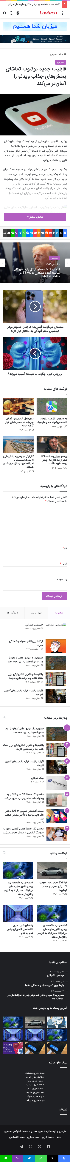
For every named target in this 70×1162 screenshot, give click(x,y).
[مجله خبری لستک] (48, 13)
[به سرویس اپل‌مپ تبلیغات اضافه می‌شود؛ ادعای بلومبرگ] (52, 406)
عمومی (53, 54)
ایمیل (63, 564)
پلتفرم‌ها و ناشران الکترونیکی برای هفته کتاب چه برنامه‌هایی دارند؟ (25, 676)
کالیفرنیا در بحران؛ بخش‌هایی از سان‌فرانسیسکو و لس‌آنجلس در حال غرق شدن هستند (18, 461)
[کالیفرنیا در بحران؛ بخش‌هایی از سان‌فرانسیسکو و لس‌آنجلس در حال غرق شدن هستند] (18, 444)
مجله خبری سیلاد (35, 1096)
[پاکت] (35, 233)
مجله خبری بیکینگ (35, 1073)
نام (65, 548)
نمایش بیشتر (36, 217)
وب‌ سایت (62, 579)
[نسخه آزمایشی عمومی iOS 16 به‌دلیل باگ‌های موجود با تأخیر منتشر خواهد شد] (56, 816)
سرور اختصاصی (17, 1137)
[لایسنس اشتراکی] (56, 630)
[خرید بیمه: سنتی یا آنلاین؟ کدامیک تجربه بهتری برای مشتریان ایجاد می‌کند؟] (57, 1022)
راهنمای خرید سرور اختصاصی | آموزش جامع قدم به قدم (20, 929)
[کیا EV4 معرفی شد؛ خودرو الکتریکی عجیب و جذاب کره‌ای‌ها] (52, 870)
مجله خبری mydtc (35, 1092)
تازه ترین (36, 613)
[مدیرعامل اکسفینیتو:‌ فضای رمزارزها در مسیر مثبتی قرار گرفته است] (18, 406)
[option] (35, 262)
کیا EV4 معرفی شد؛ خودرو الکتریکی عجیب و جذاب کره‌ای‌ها (53, 886)
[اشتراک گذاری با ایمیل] (9, 233)
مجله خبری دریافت (35, 1100)
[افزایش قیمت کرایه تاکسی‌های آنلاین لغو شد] (56, 696)
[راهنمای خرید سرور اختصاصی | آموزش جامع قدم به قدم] (18, 913)
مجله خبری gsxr (35, 1089)
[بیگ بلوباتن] (56, 783)
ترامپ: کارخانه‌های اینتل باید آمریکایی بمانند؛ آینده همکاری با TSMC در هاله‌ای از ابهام (36, 272)
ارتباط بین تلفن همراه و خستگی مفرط (26, 643)
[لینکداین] (57, 233)
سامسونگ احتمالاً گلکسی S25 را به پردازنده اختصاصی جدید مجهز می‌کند (24, 796)
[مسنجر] (28, 233)
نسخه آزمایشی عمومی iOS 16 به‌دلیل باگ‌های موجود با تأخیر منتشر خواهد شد (24, 815)
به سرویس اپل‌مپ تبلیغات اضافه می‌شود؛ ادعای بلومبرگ (52, 420)
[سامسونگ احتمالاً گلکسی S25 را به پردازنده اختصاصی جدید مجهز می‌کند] (56, 799)
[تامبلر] (53, 233)
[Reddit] (47, 233)
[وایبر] (16, 233)
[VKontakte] (43, 233)
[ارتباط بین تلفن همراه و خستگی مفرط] (56, 646)
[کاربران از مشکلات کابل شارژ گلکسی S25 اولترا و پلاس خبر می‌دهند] (57, 1048)
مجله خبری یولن (35, 1081)
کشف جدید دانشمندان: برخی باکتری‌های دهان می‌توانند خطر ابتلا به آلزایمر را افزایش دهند (18, 888)
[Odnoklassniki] (39, 233)
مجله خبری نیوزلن (35, 1085)
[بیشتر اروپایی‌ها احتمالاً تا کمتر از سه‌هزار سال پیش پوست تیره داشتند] (52, 444)
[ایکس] (61, 233)
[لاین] (13, 233)
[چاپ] (5, 233)
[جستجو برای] (5, 14)
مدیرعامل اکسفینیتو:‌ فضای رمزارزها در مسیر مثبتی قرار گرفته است (20, 422)
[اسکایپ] (31, 233)
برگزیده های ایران (35, 1077)
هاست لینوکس (20, 1131)
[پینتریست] (50, 233)
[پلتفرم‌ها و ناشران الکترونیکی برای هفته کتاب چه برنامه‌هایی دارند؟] (56, 679)
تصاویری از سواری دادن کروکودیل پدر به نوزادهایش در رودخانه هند (25, 660)
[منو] (62, 14)
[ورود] (18, 14)
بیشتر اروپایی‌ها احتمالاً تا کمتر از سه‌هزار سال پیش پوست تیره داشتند (54, 459)
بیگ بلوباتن (37, 778)
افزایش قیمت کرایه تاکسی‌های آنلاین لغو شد (23, 693)
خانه (61, 54)
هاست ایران (48, 1137)
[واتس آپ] (24, 233)
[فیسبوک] (65, 233)
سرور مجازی (37, 1131)
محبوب (59, 613)
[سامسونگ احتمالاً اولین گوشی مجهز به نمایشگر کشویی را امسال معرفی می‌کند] (56, 834)
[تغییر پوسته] (11, 14)
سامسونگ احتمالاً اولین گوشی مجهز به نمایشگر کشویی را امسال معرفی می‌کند (23, 831)
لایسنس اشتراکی (34, 625)
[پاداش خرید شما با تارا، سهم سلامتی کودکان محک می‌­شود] (13, 1048)
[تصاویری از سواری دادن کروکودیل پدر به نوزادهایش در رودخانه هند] (56, 663)
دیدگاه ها (12, 613)
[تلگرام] (20, 233)
